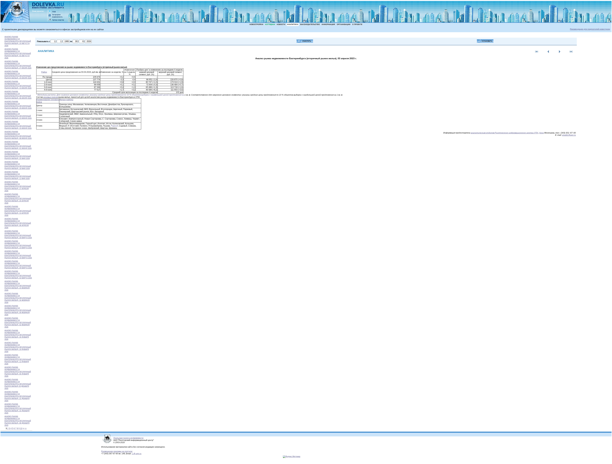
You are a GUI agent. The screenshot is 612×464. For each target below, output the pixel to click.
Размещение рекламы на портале (116, 451)
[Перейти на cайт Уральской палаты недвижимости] (50, 11)
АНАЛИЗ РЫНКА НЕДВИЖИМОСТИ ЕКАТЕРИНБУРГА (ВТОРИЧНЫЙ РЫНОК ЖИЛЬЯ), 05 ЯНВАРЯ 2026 (17, 371)
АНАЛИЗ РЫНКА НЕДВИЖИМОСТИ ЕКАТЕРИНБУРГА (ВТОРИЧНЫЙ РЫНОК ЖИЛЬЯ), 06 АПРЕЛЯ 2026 (17, 223)
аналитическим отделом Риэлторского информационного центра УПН (504, 133)
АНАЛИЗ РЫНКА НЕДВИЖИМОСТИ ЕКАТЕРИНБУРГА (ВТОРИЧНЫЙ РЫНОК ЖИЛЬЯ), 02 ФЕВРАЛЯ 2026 (17, 322)
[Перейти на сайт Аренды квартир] (50, 20)
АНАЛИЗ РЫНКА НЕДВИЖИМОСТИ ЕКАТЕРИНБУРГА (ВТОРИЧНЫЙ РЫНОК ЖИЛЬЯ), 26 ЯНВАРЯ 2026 (17, 334)
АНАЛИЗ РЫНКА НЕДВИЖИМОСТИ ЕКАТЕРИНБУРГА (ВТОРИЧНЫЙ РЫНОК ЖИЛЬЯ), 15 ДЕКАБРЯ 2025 (17, 408)
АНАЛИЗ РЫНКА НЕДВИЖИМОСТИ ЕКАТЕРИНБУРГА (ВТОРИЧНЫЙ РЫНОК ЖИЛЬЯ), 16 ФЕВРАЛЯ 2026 (17, 298)
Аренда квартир (58, 20)
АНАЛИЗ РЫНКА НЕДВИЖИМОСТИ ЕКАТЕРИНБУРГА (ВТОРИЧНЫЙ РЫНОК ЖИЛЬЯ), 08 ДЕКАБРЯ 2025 (17, 420)
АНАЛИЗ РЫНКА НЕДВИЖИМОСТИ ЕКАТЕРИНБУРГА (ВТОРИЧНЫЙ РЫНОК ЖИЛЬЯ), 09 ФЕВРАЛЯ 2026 (17, 310)
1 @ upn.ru (136, 454)
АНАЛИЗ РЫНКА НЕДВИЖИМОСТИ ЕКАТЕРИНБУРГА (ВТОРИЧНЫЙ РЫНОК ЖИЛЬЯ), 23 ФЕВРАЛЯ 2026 (17, 285)
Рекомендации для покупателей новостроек (590, 29)
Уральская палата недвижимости (128, 438)
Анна (541, 133)
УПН (54, 12)
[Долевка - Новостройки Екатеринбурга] (48, 6)
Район (44, 72)
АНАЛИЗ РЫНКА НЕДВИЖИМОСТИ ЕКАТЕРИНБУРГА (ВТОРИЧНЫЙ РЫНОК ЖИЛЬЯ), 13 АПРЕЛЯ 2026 (17, 210)
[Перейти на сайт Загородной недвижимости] (50, 16)
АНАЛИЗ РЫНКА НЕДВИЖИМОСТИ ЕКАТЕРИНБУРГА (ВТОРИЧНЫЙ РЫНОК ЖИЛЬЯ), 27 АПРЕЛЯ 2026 (17, 186)
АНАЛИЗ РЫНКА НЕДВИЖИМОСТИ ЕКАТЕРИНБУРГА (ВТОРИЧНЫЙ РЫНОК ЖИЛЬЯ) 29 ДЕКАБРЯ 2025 (17, 384)
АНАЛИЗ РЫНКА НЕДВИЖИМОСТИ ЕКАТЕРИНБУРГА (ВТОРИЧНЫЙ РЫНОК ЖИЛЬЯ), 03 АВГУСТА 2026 (17, 53)
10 (21, 428)
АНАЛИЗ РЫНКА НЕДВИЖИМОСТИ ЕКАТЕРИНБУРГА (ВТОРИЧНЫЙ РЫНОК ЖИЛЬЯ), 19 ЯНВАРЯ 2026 (17, 347)
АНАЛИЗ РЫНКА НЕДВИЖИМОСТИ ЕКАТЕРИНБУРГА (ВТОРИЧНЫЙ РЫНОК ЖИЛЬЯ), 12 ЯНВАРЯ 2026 (17, 359)
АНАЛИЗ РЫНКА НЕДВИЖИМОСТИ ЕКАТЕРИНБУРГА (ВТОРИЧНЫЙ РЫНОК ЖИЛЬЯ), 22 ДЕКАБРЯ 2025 (17, 396)
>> (25, 428)
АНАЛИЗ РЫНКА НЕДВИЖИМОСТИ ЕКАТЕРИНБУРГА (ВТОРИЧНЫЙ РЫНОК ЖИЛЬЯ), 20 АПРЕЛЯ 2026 (17, 198)
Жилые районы (66, 100)
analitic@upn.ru (569, 135)
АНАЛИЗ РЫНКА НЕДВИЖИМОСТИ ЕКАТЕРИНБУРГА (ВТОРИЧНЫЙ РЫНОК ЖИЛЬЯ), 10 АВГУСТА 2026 (17, 41)
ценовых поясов (50, 97)
